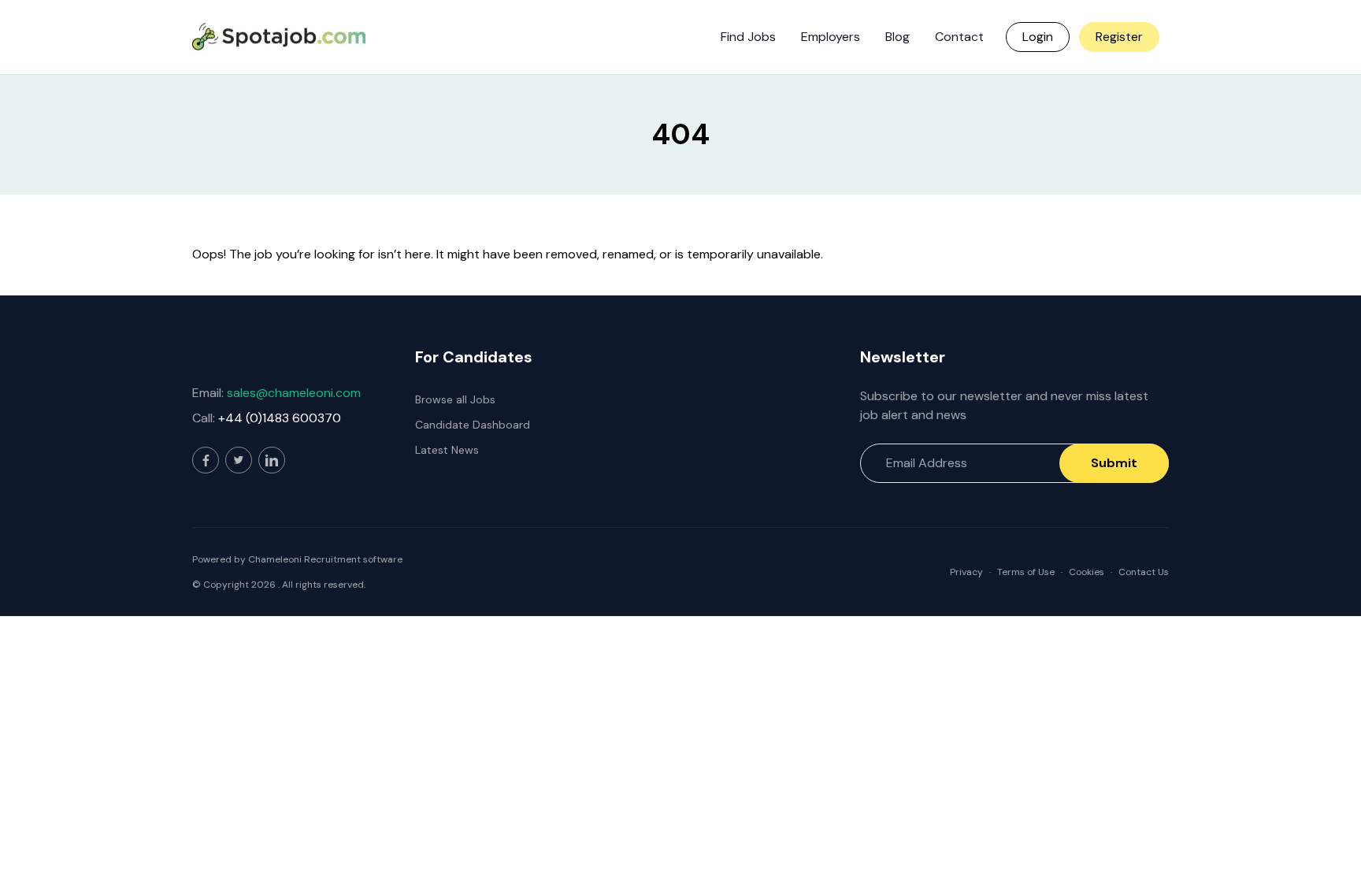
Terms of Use (1026, 572)
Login (1037, 36)
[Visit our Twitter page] (238, 460)
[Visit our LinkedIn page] (271, 460)
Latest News (447, 450)
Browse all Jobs (455, 399)
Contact (959, 36)
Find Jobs (748, 36)
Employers (830, 36)
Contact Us (1143, 572)
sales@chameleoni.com (294, 392)
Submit (1114, 463)
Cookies (1086, 572)
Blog (897, 36)
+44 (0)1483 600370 (279, 418)
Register (1119, 36)
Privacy (966, 572)
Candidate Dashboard (472, 425)
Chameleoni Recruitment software (325, 559)
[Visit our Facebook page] (205, 460)
